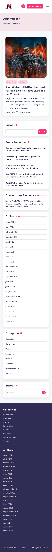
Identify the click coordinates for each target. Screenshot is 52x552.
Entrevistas (10, 354)
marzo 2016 (10, 316)
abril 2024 (10, 257)
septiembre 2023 (12, 276)
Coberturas (10, 339)
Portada (6, 24)
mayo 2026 (10, 222)
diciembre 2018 (12, 301)
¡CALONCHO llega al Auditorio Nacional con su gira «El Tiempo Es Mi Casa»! (24, 175)
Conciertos (10, 344)
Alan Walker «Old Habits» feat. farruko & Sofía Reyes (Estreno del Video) (25, 90)
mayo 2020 (10, 291)
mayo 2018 (10, 306)
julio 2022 (9, 281)
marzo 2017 (10, 311)
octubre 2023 (11, 271)
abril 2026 (10, 227)
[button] (35, 6)
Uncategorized (12, 369)
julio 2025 (9, 242)
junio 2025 (10, 247)
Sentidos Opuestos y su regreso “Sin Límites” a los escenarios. (23, 157)
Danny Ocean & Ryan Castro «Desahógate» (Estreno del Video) (22, 166)
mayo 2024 (10, 252)
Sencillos (11, 82)
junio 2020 (10, 286)
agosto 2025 (11, 237)
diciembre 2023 (12, 267)
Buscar (10, 125)
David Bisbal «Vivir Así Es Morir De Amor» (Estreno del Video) (25, 184)
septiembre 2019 (12, 296)
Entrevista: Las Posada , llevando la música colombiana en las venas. (26, 149)
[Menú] (47, 6)
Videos (23, 82)
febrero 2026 (11, 232)
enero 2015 (10, 321)
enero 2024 (10, 262)
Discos (8, 349)
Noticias (9, 359)
